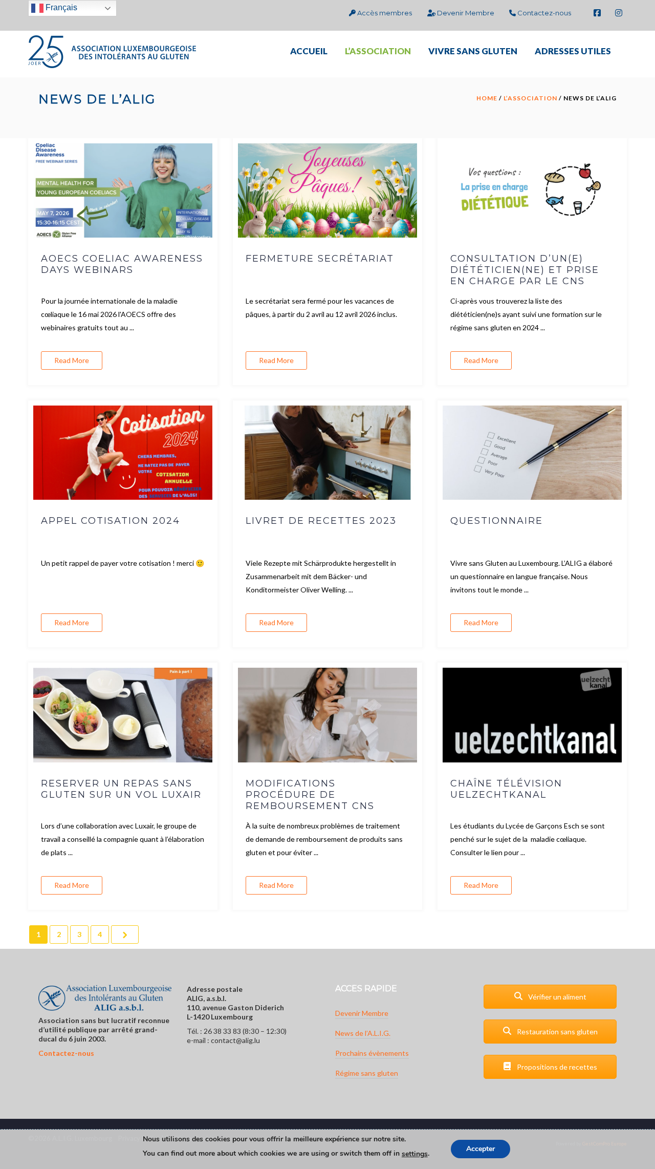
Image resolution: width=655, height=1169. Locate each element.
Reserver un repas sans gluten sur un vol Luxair (121, 789)
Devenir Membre (464, 13)
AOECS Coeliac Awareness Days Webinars (122, 264)
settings (415, 1154)
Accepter (480, 1149)
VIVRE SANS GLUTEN (472, 51)
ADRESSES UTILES (573, 51)
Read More (71, 360)
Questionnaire (496, 520)
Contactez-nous (543, 13)
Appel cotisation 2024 (110, 520)
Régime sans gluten (366, 1073)
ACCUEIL (309, 51)
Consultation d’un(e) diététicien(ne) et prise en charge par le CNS (524, 270)
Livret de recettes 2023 (321, 520)
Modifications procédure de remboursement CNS (310, 795)
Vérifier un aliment (556, 996)
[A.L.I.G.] (112, 51)
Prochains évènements (372, 1053)
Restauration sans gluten (556, 1031)
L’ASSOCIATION (378, 51)
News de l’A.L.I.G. (362, 1033)
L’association (530, 98)
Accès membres (384, 13)
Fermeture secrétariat (320, 258)
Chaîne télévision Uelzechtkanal (506, 789)
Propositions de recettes (556, 1066)
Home (486, 98)
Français (60, 7)
